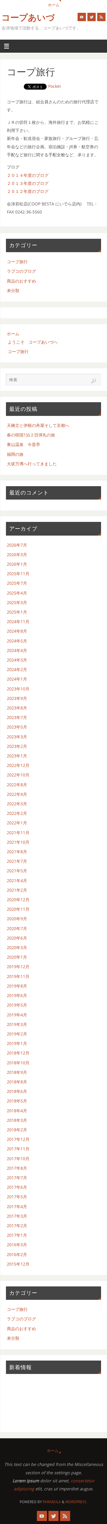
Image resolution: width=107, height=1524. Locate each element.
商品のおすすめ (21, 281)
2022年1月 (17, 823)
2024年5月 (17, 641)
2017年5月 (17, 1196)
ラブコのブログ (21, 271)
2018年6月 (17, 1091)
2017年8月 (17, 1168)
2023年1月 (17, 756)
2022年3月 (17, 804)
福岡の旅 (15, 454)
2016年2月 (17, 1254)
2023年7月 (17, 717)
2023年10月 (18, 689)
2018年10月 (18, 1063)
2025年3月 (17, 602)
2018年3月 (17, 1120)
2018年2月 (17, 1130)
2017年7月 (17, 1177)
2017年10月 (18, 1158)
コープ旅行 (17, 261)
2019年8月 (17, 986)
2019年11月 (18, 976)
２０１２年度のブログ (27, 191)
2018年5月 (17, 1101)
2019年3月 (17, 1024)
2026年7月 (17, 545)
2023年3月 (17, 737)
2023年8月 (17, 708)
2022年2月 (17, 813)
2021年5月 (17, 870)
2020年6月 (17, 938)
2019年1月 (17, 1043)
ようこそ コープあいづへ (33, 342)
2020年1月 (17, 957)
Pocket (54, 86)
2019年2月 (17, 1034)
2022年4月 (17, 794)
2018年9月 (17, 1072)
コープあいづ (28, 17)
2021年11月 (18, 832)
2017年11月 (18, 1149)
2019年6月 (17, 995)
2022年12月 (18, 765)
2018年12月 (18, 1053)
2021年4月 (17, 880)
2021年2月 (17, 890)
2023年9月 (17, 698)
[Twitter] (91, 17)
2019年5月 (17, 1005)
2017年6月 (17, 1187)
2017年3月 (17, 1216)
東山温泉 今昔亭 (23, 444)
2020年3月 (17, 947)
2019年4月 (17, 1015)
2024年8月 (17, 631)
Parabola (52, 1501)
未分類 (13, 290)
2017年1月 (17, 1235)
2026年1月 (17, 564)
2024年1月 (17, 679)
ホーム (53, 4)
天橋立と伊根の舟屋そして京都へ (38, 425)
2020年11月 (18, 909)
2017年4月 (17, 1206)
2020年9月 (17, 918)
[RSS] (101, 17)
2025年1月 (17, 612)
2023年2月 (17, 746)
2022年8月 (17, 784)
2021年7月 (17, 861)
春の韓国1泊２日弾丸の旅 (31, 435)
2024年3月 (17, 660)
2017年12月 (18, 1139)
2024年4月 (17, 650)
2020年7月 (17, 928)
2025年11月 (18, 573)
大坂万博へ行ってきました (32, 464)
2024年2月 (17, 669)
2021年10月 (18, 842)
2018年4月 (17, 1110)
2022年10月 (18, 775)
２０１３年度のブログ (27, 183)
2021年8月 (17, 851)
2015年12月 (18, 1264)
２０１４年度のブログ (27, 175)
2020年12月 (18, 899)
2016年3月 (17, 1244)
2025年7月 (17, 583)
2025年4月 (17, 593)
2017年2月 (17, 1225)
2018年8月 (17, 1082)
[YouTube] (82, 17)
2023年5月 (17, 727)
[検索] (94, 381)
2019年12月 (18, 966)
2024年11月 (18, 621)
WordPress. (76, 1501)
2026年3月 (17, 554)
